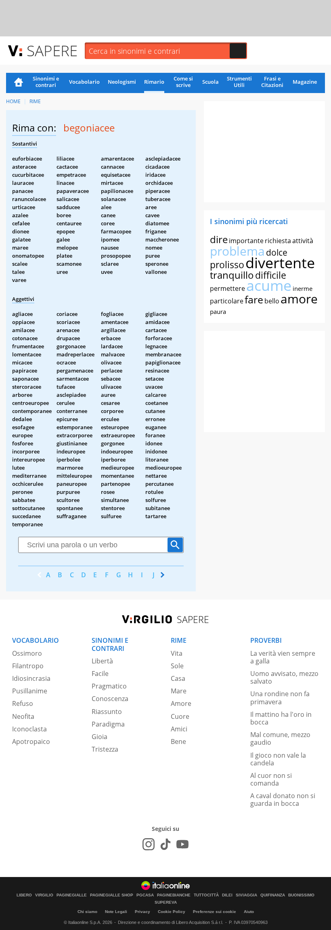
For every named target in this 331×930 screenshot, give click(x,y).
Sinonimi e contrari (46, 82)
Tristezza (105, 749)
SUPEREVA (166, 902)
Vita (176, 653)
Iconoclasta (29, 729)
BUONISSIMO (301, 895)
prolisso (227, 264)
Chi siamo (87, 911)
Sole (177, 665)
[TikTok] (165, 844)
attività (302, 240)
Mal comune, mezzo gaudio (280, 738)
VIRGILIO (44, 895)
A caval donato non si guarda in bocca (282, 799)
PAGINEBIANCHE (174, 895)
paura (218, 311)
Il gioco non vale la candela (278, 759)
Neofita (23, 716)
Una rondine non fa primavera (280, 697)
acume (268, 285)
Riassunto (107, 711)
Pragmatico (109, 686)
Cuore (180, 716)
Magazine (305, 81)
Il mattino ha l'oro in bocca (281, 718)
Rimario (154, 81)
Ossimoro (27, 653)
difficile (270, 275)
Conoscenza (110, 698)
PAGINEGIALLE (72, 895)
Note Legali (116, 911)
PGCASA (145, 895)
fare (254, 299)
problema (237, 251)
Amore (181, 703)
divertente (280, 263)
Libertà (102, 661)
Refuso (22, 703)
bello (271, 301)
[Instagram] (148, 844)
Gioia (99, 736)
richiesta (278, 240)
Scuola (210, 81)
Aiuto (249, 911)
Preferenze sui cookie (214, 911)
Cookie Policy (171, 911)
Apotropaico (31, 741)
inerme (302, 288)
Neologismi (122, 81)
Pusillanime (29, 690)
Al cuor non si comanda (271, 779)
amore (299, 298)
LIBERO (24, 895)
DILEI (227, 895)
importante (246, 240)
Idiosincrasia (31, 678)
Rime (35, 101)
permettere (227, 288)
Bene (178, 741)
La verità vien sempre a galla (282, 657)
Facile (100, 673)
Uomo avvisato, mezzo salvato (284, 677)
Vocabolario (84, 81)
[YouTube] (182, 844)
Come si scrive (183, 82)
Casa (178, 678)
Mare (178, 690)
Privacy (142, 911)
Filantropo (28, 665)
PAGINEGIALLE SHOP (111, 895)
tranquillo (232, 275)
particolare (226, 301)
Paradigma (108, 724)
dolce (276, 252)
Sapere (52, 50)
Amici (179, 729)
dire (219, 239)
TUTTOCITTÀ (206, 895)
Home (18, 83)
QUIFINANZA (272, 895)
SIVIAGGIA (246, 895)
